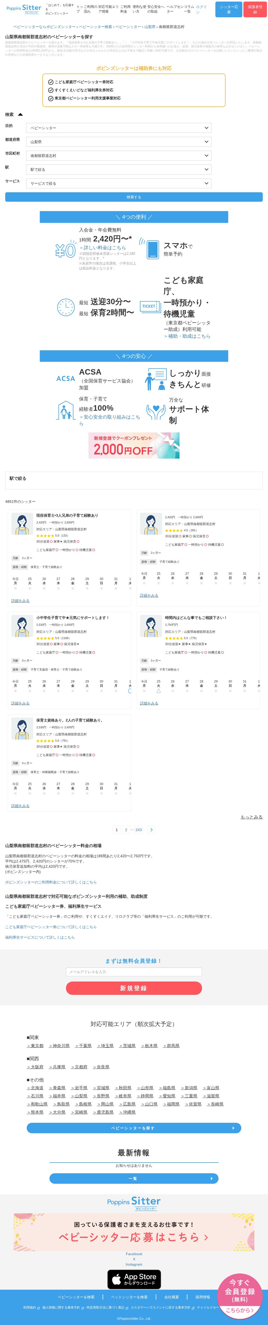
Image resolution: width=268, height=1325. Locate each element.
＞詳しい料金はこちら (102, 247)
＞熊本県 (35, 1112)
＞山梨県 (79, 1096)
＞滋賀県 (211, 1096)
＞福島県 (167, 1088)
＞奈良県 (101, 1067)
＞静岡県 (145, 1096)
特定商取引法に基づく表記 (105, 1307)
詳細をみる (20, 601)
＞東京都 (35, 1046)
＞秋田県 (123, 1088)
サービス (12, 181)
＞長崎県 (215, 1104)
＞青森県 (57, 1088)
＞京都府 (79, 1067)
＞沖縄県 (127, 1112)
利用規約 (29, 1307)
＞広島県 (127, 1104)
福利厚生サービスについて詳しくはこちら (40, 937)
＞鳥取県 (61, 1104)
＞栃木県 (149, 1046)
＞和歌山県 (37, 1104)
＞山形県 (145, 1088)
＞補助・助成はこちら (187, 336)
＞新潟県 (189, 1088)
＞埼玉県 (105, 1046)
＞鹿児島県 (103, 1112)
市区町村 (12, 153)
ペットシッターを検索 (129, 1297)
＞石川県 (35, 1096)
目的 (9, 125)
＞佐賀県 (193, 1104)
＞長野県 (101, 1096)
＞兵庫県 (57, 1067)
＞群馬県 (171, 1046)
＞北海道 (35, 1088)
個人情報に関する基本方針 (61, 1307)
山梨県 (149, 27)
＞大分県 (57, 1112)
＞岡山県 (105, 1104)
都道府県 (12, 139)
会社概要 (171, 1297)
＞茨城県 (127, 1046)
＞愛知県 (167, 1096)
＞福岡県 (171, 1104)
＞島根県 (83, 1104)
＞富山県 (211, 1088)
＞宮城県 (101, 1088)
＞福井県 (57, 1096)
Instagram (134, 1264)
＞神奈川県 (59, 1046)
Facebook (134, 1254)
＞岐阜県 (123, 1096)
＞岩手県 (79, 1088)
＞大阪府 (35, 1067)
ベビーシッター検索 (95, 27)
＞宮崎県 (79, 1112)
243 (139, 830)
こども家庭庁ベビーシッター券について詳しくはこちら (51, 927)
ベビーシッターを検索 (76, 1297)
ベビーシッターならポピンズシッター (44, 27)
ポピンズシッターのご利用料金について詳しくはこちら (51, 882)
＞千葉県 (83, 1046)
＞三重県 (189, 1096)
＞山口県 (149, 1104)
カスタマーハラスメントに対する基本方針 (161, 1307)
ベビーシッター (128, 27)
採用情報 (203, 1297)
